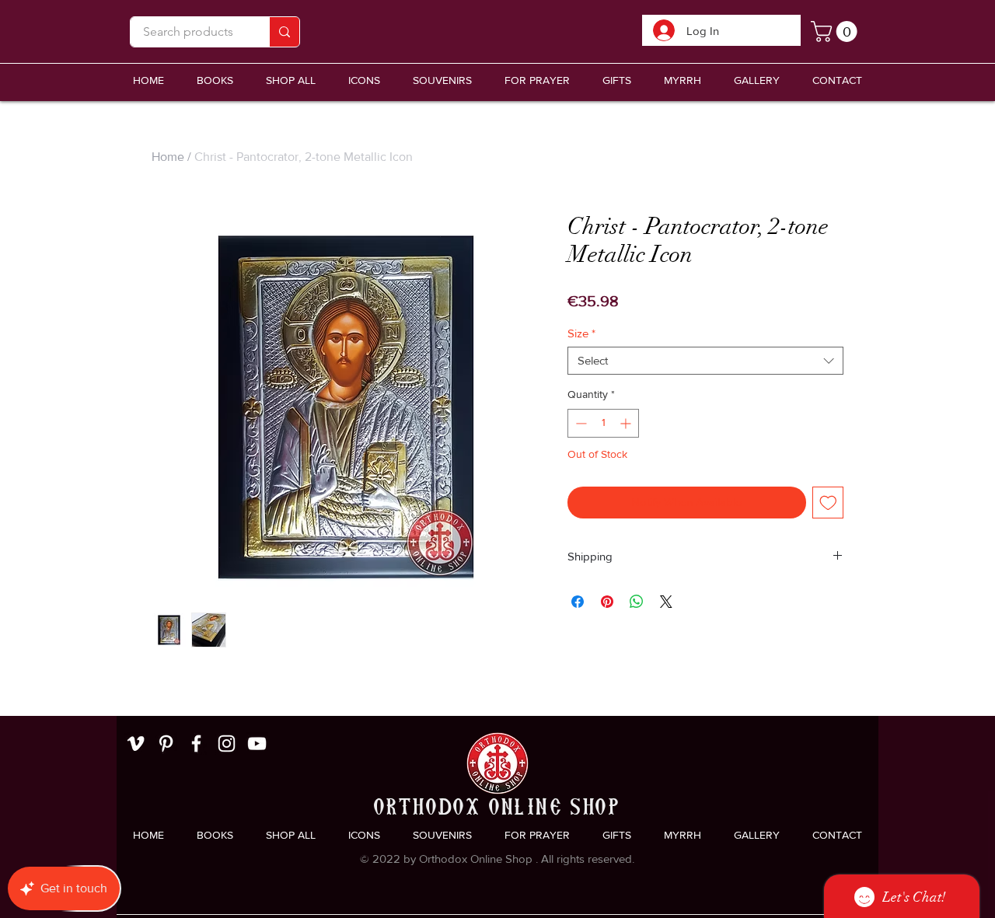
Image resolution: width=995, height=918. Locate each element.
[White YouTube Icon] (257, 743)
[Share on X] (666, 601)
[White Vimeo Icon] (135, 743)
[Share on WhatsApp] (636, 601)
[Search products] (284, 32)
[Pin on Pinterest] (607, 601)
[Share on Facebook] (577, 601)
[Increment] (627, 423)
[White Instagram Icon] (226, 743)
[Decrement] (579, 423)
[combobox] (705, 361)
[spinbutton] (603, 423)
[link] (836, 31)
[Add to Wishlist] (828, 502)
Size (581, 333)
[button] (442, 80)
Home (168, 156)
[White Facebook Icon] (196, 743)
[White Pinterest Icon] (166, 743)
